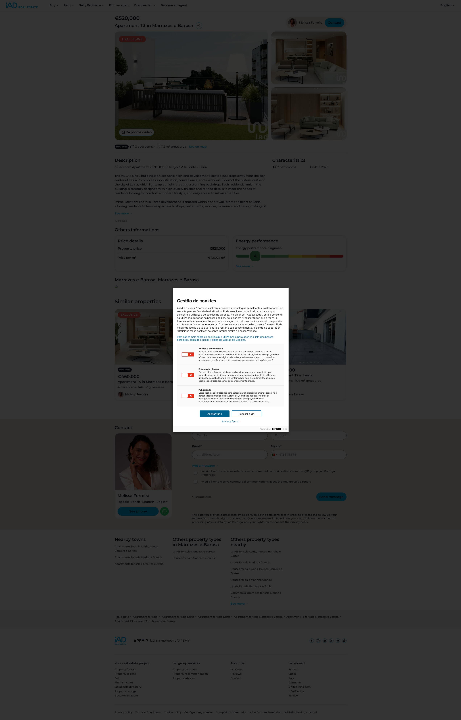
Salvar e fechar (230, 421)
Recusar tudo (246, 413)
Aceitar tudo (214, 413)
